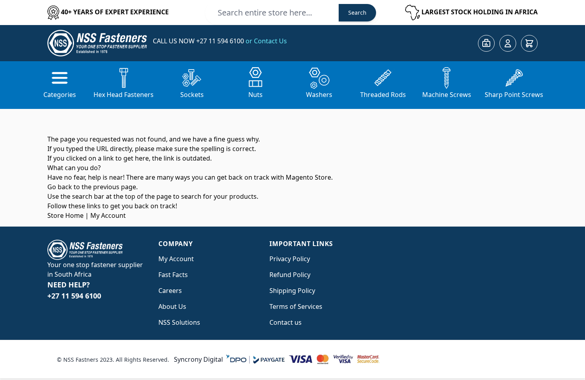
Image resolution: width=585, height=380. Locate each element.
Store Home (65, 215)
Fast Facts (173, 274)
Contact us (285, 322)
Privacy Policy (289, 258)
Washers (319, 94)
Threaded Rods (383, 94)
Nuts (255, 94)
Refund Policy (289, 274)
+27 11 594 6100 (221, 41)
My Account (108, 215)
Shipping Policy (292, 290)
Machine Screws (446, 94)
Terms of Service (294, 306)
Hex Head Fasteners (124, 94)
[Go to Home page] (97, 43)
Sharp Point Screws (514, 94)
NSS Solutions (179, 322)
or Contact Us (266, 41)
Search (357, 12)
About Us (172, 306)
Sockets (192, 94)
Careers (170, 290)
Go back (59, 186)
